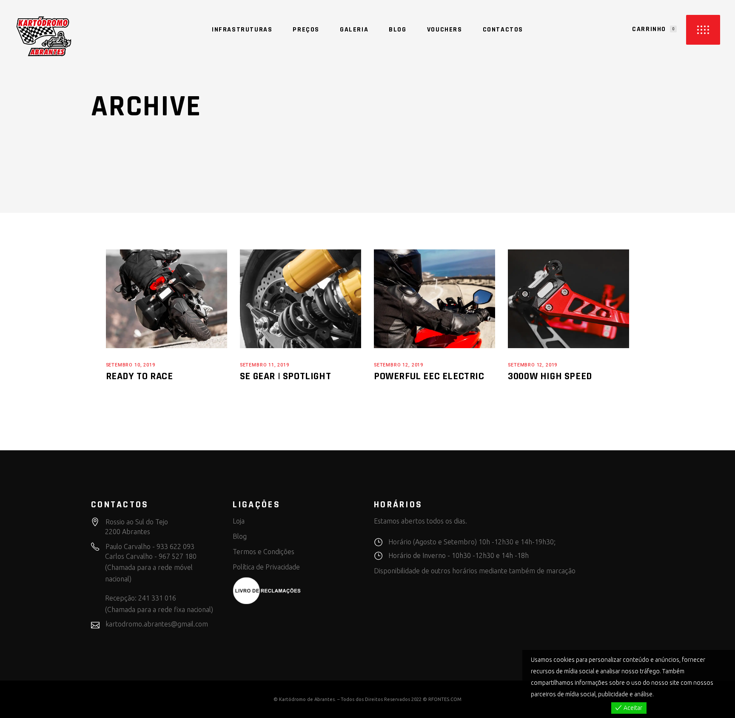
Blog (240, 536)
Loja (239, 521)
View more (669, 694)
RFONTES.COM (445, 699)
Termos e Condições (263, 551)
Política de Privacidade (266, 567)
